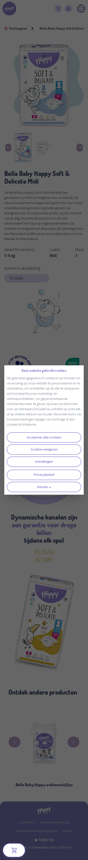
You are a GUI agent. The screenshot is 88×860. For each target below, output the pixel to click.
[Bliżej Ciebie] (14, 850)
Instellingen (44, 461)
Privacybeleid (44, 474)
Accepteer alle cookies (44, 437)
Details (42, 487)
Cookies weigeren (44, 449)
